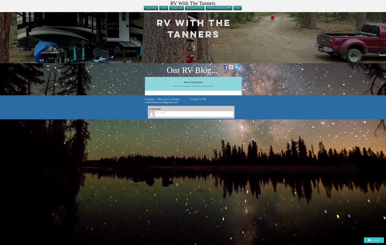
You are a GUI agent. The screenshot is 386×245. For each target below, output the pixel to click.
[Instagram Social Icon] (231, 67)
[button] (194, 8)
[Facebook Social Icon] (226, 67)
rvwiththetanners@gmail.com (161, 102)
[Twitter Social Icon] (237, 67)
